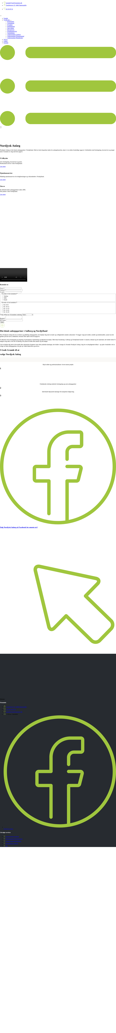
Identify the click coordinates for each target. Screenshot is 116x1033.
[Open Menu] (0, 15)
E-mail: (2, 292)
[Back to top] (0, 127)
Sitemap (2, 699)
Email (5, 300)
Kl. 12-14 (6, 308)
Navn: (2, 288)
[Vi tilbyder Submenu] (11, 20)
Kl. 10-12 (6, 306)
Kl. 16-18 (6, 312)
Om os (5, 39)
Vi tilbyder (7, 20)
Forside (6, 18)
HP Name (3, 320)
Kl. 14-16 (6, 310)
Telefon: (2, 290)
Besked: (2, 318)
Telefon (6, 296)
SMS (5, 298)
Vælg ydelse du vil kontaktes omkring (11, 314)
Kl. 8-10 (6, 305)
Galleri (6, 41)
